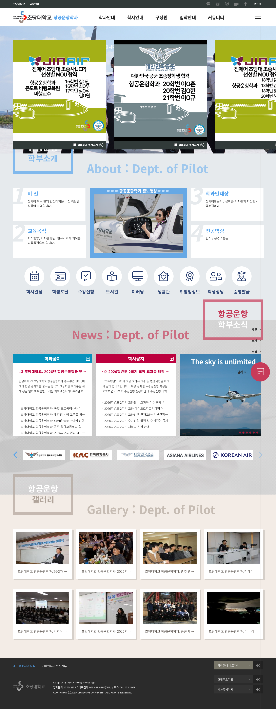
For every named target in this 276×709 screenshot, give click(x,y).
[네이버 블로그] (218, 4)
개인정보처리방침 (24, 666)
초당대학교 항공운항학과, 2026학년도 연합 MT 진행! (53, 433)
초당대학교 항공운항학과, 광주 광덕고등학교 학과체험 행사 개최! (53, 426)
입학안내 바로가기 (228, 665)
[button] (257, 17)
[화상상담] (236, 4)
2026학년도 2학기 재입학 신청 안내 (127, 426)
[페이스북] (245, 4)
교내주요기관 (225, 679)
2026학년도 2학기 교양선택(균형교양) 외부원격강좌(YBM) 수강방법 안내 (137, 414)
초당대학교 (19, 4)
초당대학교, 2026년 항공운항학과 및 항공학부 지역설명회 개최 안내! (55, 371)
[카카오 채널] (208, 4)
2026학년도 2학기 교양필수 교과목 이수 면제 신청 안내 (137, 402)
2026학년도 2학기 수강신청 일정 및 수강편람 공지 (136, 420)
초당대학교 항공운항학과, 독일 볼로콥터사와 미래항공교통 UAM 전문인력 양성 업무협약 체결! (53, 408)
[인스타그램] (227, 4)
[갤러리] (260, 371)
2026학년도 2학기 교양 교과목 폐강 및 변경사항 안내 (138, 371)
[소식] (260, 351)
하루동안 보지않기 (188, 145)
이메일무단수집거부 (54, 666)
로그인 (257, 4)
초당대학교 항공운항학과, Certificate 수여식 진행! (53, 420)
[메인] (260, 329)
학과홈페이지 (225, 689)
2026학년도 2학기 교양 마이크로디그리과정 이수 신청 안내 (137, 408)
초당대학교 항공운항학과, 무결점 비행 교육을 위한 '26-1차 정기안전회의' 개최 (53, 414)
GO (258, 665)
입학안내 (34, 4)
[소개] (260, 340)
